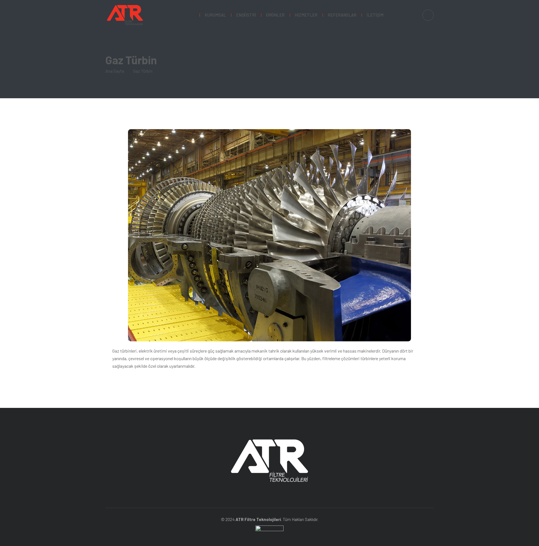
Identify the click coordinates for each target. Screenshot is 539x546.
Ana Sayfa (114, 71)
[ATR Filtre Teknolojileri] (125, 14)
